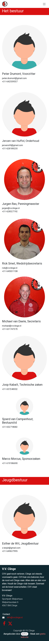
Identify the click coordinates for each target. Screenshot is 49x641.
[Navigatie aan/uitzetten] (44, 4)
